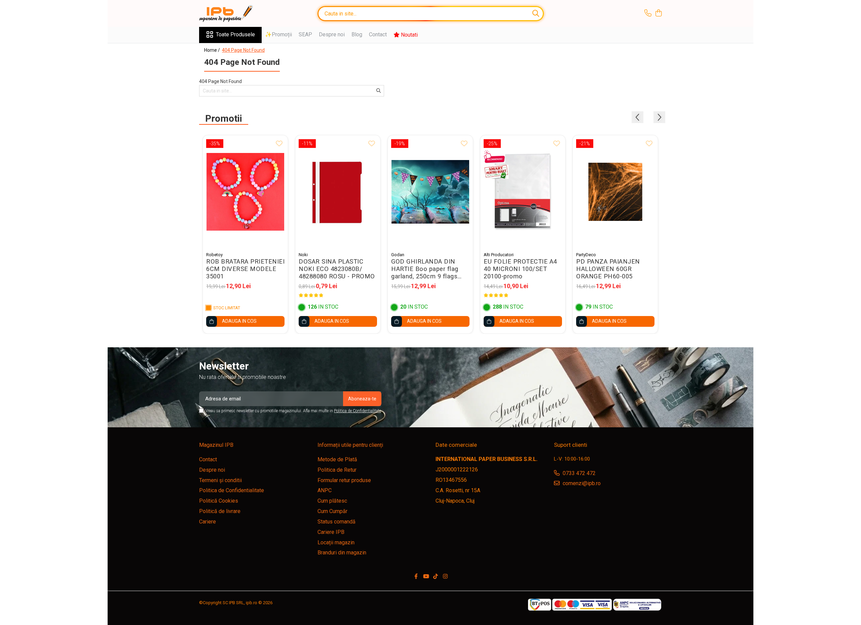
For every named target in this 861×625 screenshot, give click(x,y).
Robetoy (214, 254)
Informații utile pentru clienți (350, 445)
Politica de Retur (337, 470)
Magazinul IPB (216, 445)
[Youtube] (425, 577)
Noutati (409, 35)
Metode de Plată (337, 459)
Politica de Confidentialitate (357, 410)
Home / (212, 50)
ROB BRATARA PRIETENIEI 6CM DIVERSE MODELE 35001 (245, 269)
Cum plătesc (332, 501)
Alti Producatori (499, 254)
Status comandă (336, 521)
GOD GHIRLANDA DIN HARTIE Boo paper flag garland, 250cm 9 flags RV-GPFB (424, 269)
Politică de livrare (219, 511)
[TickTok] (435, 577)
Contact (378, 34)
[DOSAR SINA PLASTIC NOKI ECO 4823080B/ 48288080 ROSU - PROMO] (338, 192)
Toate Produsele (235, 34)
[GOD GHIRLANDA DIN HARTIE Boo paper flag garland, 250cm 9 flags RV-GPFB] (430, 192)
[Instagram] (445, 577)
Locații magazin (335, 542)
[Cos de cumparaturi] (658, 13)
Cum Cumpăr (332, 511)
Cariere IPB (330, 532)
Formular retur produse (344, 480)
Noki (303, 254)
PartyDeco (586, 254)
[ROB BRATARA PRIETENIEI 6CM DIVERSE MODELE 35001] (245, 192)
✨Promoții (278, 34)
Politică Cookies (218, 501)
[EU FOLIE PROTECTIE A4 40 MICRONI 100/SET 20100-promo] (523, 192)
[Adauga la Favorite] (279, 144)
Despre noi (332, 34)
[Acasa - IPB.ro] (232, 13)
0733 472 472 (578, 473)
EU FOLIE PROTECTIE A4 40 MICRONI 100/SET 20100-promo (520, 269)
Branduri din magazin (341, 552)
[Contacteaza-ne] (647, 13)
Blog (356, 34)
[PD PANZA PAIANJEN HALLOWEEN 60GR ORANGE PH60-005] (615, 192)
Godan (397, 254)
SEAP (305, 34)
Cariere (207, 521)
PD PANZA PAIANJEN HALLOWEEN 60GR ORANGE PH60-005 (608, 269)
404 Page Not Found (243, 50)
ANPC (324, 490)
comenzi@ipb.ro (581, 483)
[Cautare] (536, 13)
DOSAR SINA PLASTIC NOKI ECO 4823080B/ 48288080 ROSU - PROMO (337, 269)
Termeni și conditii (220, 480)
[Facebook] (416, 577)
